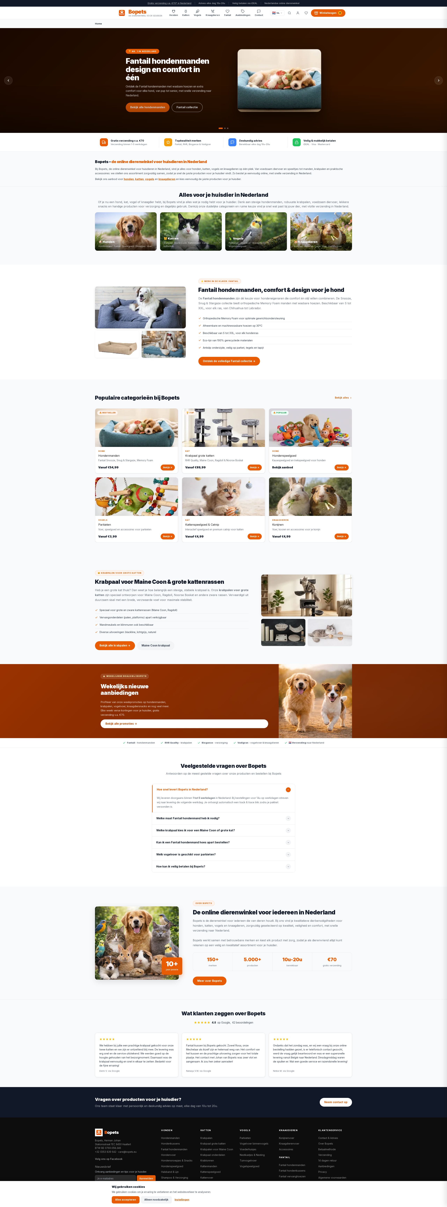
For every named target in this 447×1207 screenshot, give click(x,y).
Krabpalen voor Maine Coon (216, 1149)
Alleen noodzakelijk (156, 1199)
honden (129, 179)
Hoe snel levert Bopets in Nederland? (182, 789)
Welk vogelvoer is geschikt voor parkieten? (186, 854)
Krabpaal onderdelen (212, 1154)
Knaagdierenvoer (289, 1143)
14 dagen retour (327, 1160)
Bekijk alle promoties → (121, 723)
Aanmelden (146, 1178)
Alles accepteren (125, 1199)
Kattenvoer (206, 1177)
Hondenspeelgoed (172, 1166)
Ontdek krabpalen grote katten (151, 93)
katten (139, 179)
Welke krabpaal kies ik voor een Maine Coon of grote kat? (195, 830)
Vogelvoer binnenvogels (254, 1143)
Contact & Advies (328, 1137)
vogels (149, 179)
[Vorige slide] (8, 80)
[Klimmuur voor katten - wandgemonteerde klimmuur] (330, 632)
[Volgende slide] (438, 80)
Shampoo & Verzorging (174, 1177)
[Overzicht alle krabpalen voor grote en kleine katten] (306, 595)
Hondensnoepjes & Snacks (176, 1160)
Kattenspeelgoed (210, 1171)
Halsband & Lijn (170, 1171)
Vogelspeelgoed (249, 1166)
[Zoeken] (289, 12)
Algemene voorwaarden (332, 1177)
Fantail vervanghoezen (292, 1176)
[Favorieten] (306, 12)
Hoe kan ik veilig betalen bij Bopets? (180, 866)
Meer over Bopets (209, 980)
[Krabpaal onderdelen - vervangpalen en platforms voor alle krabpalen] (283, 632)
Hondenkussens (170, 1143)
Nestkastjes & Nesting (252, 1154)
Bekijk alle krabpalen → (115, 645)
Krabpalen (206, 1137)
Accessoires (286, 1149)
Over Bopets (325, 1143)
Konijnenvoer (286, 1137)
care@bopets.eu (127, 1151)
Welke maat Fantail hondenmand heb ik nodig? (187, 818)
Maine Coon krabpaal (145, 104)
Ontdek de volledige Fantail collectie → (229, 361)
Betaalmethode (327, 1149)
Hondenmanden (170, 1137)
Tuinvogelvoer (248, 1160)
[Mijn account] (297, 12)
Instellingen (182, 1199)
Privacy (322, 1171)
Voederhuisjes (248, 1149)
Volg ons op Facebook (108, 1158)
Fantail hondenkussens (292, 1170)
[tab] (219, 128)
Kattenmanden (208, 1166)
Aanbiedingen (326, 1166)
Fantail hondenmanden (174, 1149)
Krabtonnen (207, 1160)
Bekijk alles (342, 397)
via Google (114, 1071)
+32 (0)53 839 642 (105, 1151)
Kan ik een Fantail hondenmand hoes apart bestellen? (193, 842)
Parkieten (245, 1137)
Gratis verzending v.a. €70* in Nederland (169, 3)
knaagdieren (167, 179)
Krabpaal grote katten (213, 1143)
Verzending (325, 1154)
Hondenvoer (168, 1154)
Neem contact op (335, 1102)
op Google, (223, 1022)
